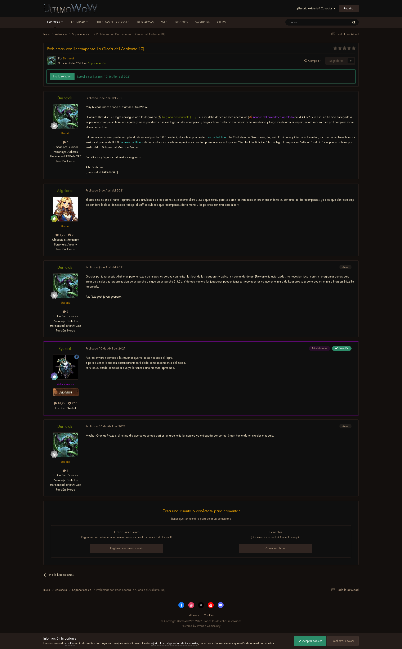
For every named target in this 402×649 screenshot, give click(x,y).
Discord (181, 22)
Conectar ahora (275, 548)
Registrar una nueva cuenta (126, 548)
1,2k (62, 235)
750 (74, 403)
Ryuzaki (65, 348)
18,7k (61, 403)
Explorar (54, 22)
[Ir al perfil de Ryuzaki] (65, 367)
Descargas (145, 22)
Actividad (78, 22)
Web (164, 22)
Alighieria (64, 190)
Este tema (338, 22)
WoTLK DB (202, 22)
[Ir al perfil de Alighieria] (65, 209)
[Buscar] (354, 22)
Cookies (209, 615)
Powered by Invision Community (201, 626)
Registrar (349, 8)
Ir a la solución (62, 76)
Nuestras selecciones (112, 22)
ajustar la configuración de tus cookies (174, 643)
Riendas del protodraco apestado (273, 117)
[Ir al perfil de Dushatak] (51, 60)
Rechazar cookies (343, 641)
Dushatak (64, 98)
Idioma (193, 615)
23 (73, 235)
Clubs (221, 22)
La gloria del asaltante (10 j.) (179, 117)
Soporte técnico (97, 63)
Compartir (313, 61)
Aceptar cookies (312, 641)
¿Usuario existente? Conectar (315, 8)
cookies (70, 643)
